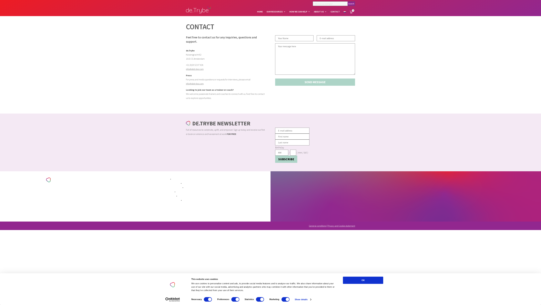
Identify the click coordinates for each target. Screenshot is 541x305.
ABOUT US (319, 12)
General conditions (317, 225)
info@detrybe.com (195, 69)
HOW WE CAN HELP (298, 12)
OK (363, 280)
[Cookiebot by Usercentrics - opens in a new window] (172, 299)
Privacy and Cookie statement (341, 225)
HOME (260, 12)
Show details (301, 299)
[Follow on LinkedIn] (19, 212)
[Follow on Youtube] (34, 212)
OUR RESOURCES (275, 12)
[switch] (235, 299)
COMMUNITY (169, 196)
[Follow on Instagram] (26, 212)
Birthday (279, 147)
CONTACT (335, 12)
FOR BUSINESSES (171, 200)
